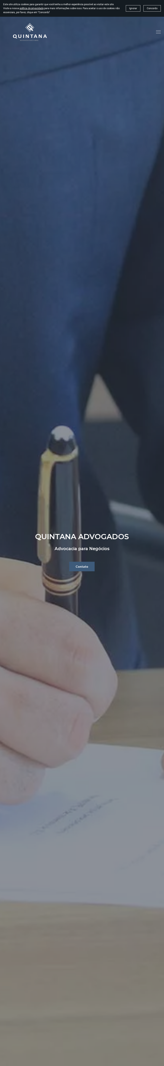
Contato (82, 566)
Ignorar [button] (133, 8)
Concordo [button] (152, 8)
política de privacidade (32, 8)
